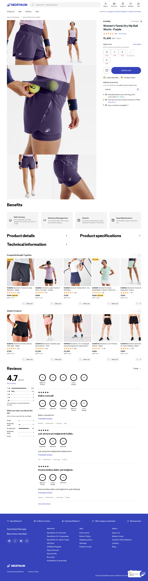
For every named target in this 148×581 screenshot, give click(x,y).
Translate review (45, 419)
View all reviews (44, 504)
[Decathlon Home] (17, 4)
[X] (15, 541)
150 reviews (122, 34)
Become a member (17, 534)
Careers (115, 543)
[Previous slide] (134, 255)
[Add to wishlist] (106, 70)
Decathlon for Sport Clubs (58, 540)
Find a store (84, 533)
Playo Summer (53, 550)
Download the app (17, 529)
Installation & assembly (57, 560)
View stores (112, 102)
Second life (52, 554)
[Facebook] (9, 541)
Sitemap (82, 543)
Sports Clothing (13, 17)
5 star (135, 368)
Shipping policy (85, 540)
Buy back (51, 557)
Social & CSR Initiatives (122, 540)
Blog (114, 547)
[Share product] (141, 21)
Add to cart (29, 303)
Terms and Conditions (15, 572)
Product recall (85, 547)
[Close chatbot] (128, 572)
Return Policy (85, 536)
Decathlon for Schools (56, 533)
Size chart (137, 44)
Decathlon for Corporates (58, 536)
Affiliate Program (54, 547)
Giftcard (50, 543)
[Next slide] (139, 255)
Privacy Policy (33, 572)
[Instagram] (27, 541)
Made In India (117, 536)
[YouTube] (21, 541)
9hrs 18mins (120, 97)
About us (116, 533)
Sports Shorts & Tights (31, 17)
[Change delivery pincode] (138, 89)
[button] (11, 12)
